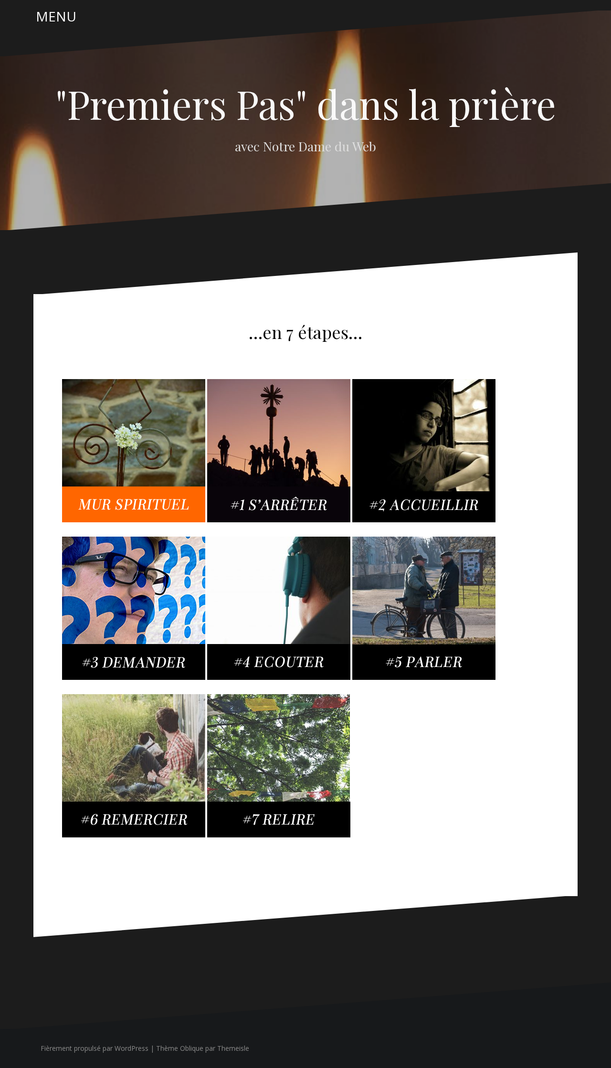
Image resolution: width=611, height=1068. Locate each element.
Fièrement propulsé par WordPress (94, 1048)
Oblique (191, 1048)
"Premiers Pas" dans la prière (305, 103)
